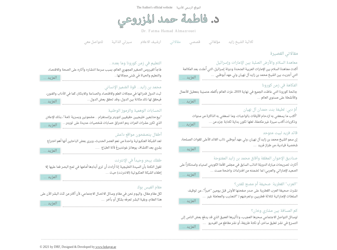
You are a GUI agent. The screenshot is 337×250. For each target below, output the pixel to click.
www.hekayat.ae (105, 247)
